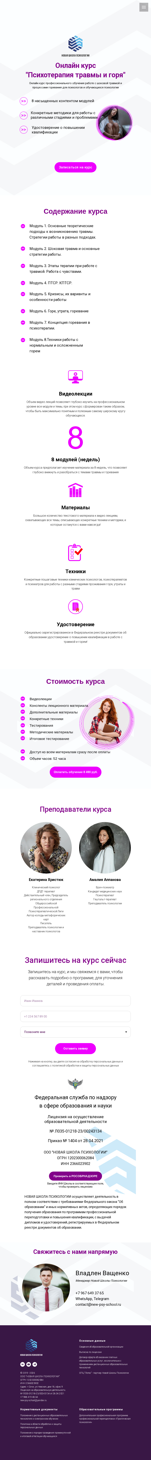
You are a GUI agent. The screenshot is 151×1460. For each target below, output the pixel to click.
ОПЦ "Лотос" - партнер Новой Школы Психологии (104, 1373)
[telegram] (34, 1364)
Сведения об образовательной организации (101, 1347)
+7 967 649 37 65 (90, 1293)
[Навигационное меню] (144, 7)
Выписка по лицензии (90, 1352)
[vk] (22, 1364)
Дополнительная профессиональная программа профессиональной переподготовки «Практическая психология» (105, 1419)
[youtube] (28, 1364)
